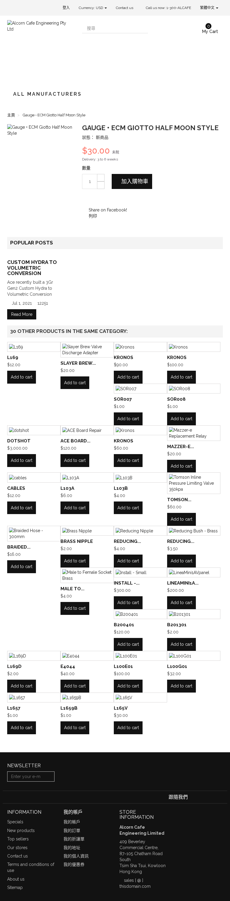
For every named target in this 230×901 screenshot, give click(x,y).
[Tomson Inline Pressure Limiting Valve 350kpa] (193, 483)
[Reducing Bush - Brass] (193, 531)
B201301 (177, 624)
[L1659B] (87, 697)
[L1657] (33, 697)
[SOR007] (140, 389)
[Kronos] (140, 347)
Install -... (127, 583)
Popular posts (31, 243)
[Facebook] (193, 797)
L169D (14, 666)
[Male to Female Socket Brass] (87, 575)
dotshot (19, 441)
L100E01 (123, 666)
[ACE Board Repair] (87, 430)
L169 (12, 357)
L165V (121, 708)
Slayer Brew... (78, 363)
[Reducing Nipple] (140, 531)
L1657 (13, 708)
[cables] (33, 477)
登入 (66, 8)
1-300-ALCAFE (179, 8)
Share (95, 197)
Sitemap (15, 887)
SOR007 (123, 399)
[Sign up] (49, 776)
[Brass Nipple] (87, 531)
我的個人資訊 (76, 856)
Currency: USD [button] (91, 8)
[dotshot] (33, 430)
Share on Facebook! (107, 210)
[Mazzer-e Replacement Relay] (193, 433)
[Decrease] (101, 185)
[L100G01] (193, 656)
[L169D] (33, 656)
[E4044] (87, 656)
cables (16, 488)
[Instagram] (219, 797)
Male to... (72, 588)
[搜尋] (143, 28)
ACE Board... (75, 441)
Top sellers (18, 839)
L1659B (69, 708)
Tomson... (179, 499)
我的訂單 (71, 830)
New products (21, 830)
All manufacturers (47, 94)
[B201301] (193, 614)
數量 (86, 168)
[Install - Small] (140, 572)
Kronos (123, 357)
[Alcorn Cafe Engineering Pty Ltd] (40, 50)
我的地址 (71, 847)
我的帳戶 (71, 821)
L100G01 (177, 666)
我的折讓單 (73, 839)
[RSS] (211, 797)
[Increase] (101, 177)
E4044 (67, 666)
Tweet (86, 197)
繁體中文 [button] (207, 8)
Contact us (124, 8)
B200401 (124, 624)
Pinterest (104, 197)
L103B (121, 488)
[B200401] (140, 614)
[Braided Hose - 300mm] (33, 533)
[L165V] (140, 697)
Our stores (17, 847)
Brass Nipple (76, 541)
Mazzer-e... (180, 446)
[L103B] (140, 477)
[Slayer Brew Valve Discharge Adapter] (87, 350)
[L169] (33, 347)
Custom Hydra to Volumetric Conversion (32, 267)
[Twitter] (202, 797)
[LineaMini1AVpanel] (193, 572)
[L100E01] (140, 656)
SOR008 (176, 399)
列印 (92, 216)
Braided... (19, 547)
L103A (67, 488)
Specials (15, 821)
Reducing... (127, 541)
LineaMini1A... (183, 583)
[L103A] (87, 477)
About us (16, 879)
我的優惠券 (73, 864)
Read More (21, 314)
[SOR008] (193, 389)
